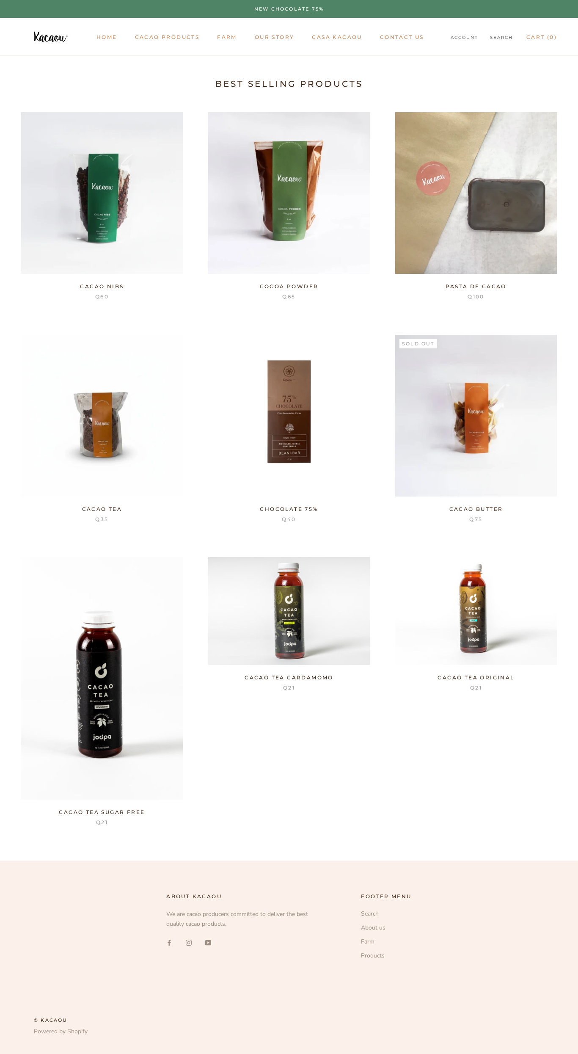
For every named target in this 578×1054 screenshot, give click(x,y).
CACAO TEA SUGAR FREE (102, 812)
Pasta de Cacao (476, 286)
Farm (227, 37)
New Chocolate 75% (289, 9)
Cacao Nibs (102, 286)
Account (464, 37)
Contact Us (402, 37)
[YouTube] (208, 942)
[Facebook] (169, 942)
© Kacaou (51, 1020)
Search (501, 37)
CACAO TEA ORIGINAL (476, 677)
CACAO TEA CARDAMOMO (289, 677)
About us (373, 928)
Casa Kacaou (337, 37)
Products (373, 956)
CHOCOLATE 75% (289, 509)
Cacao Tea (102, 509)
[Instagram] (189, 942)
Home (106, 37)
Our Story (275, 37)
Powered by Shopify (61, 1031)
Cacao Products (167, 37)
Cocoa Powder (289, 286)
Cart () (541, 37)
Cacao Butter (476, 509)
